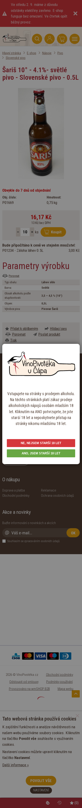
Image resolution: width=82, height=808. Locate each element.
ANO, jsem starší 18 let (41, 453)
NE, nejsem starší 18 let (41, 443)
